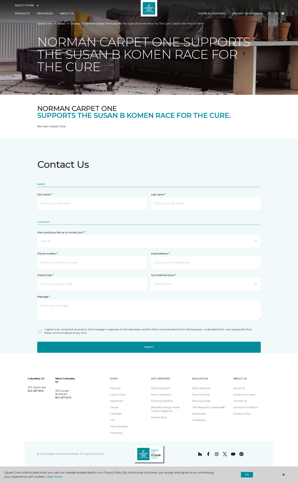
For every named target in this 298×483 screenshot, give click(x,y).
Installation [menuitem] (199, 420)
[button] (269, 13)
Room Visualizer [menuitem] (161, 394)
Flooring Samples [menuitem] (162, 401)
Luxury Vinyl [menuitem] (117, 394)
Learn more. (54, 476)
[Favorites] (276, 13)
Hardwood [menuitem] (116, 401)
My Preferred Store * (163, 275)
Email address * (160, 253)
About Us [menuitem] (239, 388)
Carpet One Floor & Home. (62, 453)
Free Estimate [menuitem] (119, 426)
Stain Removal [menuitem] (201, 388)
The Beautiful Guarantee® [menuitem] (208, 407)
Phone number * (47, 253)
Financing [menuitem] (116, 432)
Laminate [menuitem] (116, 413)
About (61, 23)
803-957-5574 (63, 397)
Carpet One (44, 23)
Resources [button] (45, 13)
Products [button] (22, 13)
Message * (43, 297)
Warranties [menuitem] (199, 413)
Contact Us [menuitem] (240, 401)
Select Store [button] (24, 5)
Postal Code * (45, 275)
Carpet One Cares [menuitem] (244, 394)
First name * (44, 194)
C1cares (75, 23)
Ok (247, 474)
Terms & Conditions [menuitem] (245, 407)
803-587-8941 (36, 390)
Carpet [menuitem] (114, 407)
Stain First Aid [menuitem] (201, 394)
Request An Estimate (247, 13)
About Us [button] (67, 13)
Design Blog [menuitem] (158, 417)
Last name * (158, 194)
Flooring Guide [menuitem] (201, 401)
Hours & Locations (211, 13)
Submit (149, 347)
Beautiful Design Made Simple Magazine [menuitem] (165, 409)
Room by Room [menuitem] (160, 388)
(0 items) (283, 13)
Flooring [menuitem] (115, 388)
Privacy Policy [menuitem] (242, 413)
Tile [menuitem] (112, 420)
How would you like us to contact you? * (61, 232)
